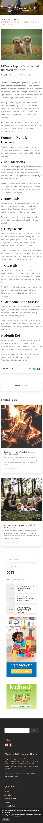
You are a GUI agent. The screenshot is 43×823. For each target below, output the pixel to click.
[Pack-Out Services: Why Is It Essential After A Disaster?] (21, 426)
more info (6, 330)
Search (6, 727)
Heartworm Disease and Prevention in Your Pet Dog (20, 526)
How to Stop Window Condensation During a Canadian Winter (25, 598)
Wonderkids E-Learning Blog (14, 773)
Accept (6, 820)
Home (6, 791)
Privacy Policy (9, 806)
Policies (6, 75)
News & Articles (10, 799)
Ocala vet (4, 193)
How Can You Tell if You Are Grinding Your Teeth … (25, 588)
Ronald (21, 385)
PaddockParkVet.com (12, 260)
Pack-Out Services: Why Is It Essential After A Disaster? (19, 453)
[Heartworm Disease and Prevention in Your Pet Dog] (21, 499)
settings (17, 816)
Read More (10, 468)
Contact (7, 802)
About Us (7, 795)
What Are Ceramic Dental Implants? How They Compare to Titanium (25, 610)
